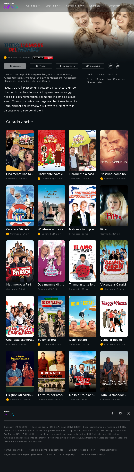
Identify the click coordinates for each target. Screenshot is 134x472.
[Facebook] (112, 413)
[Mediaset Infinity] (11, 5)
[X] (128, 413)
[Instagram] (120, 413)
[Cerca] (131, 6)
